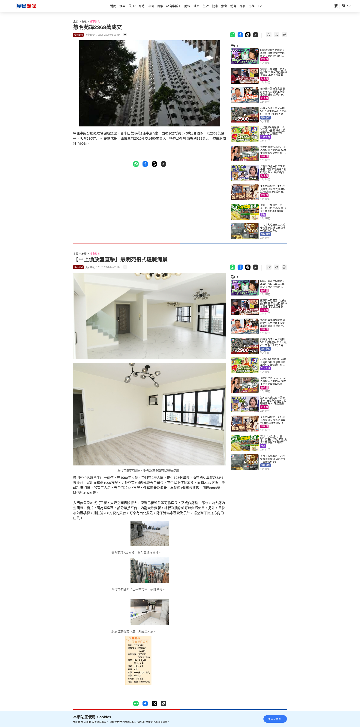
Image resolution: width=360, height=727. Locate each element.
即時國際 (265, 234)
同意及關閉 (274, 718)
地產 (84, 21)
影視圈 (264, 59)
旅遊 (263, 215)
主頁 (75, 21)
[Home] (27, 6)
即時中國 (265, 118)
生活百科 (265, 137)
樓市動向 (95, 21)
